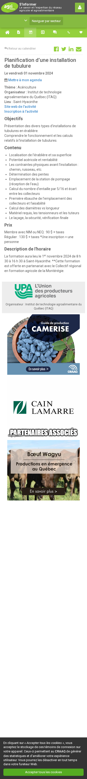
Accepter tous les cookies (43, 772)
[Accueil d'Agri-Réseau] (6, 32)
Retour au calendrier (22, 48)
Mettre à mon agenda (25, 80)
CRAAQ (60, 751)
